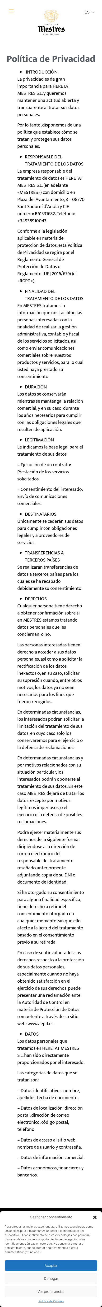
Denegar (51, 1278)
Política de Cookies (51, 1301)
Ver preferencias (51, 1291)
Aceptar (51, 1265)
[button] (95, 1217)
